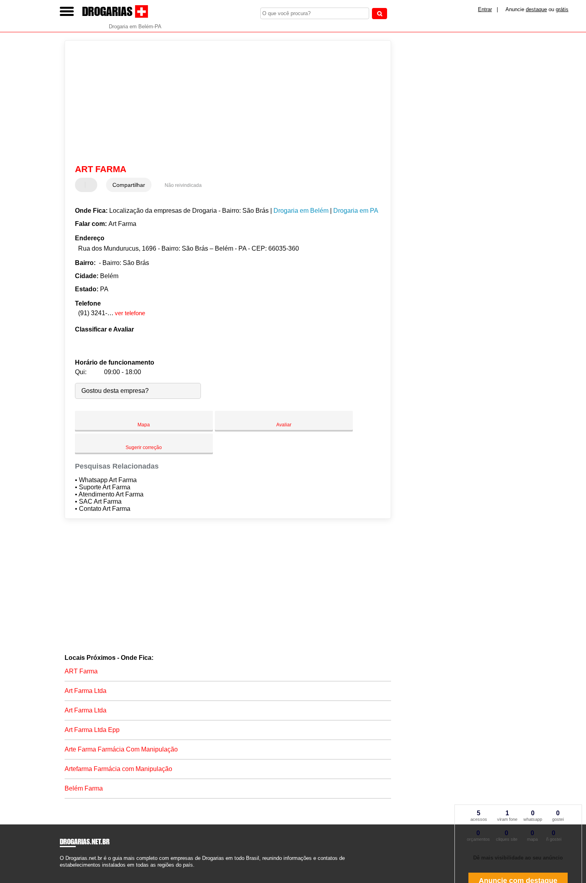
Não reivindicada (183, 185)
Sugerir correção (144, 447)
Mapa (144, 425)
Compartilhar (128, 185)
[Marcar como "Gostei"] (82, 185)
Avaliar (283, 425)
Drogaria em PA (355, 210)
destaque (536, 9)
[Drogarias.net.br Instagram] (69, 872)
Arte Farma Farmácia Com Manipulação (121, 749)
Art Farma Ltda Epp (92, 729)
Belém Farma (84, 788)
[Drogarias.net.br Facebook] (61, 872)
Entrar (485, 9)
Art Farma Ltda (85, 690)
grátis (562, 9)
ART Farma (81, 671)
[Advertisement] (224, 102)
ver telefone (130, 313)
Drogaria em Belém (300, 210)
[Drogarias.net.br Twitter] (65, 872)
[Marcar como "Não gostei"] (92, 185)
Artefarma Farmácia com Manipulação (118, 768)
